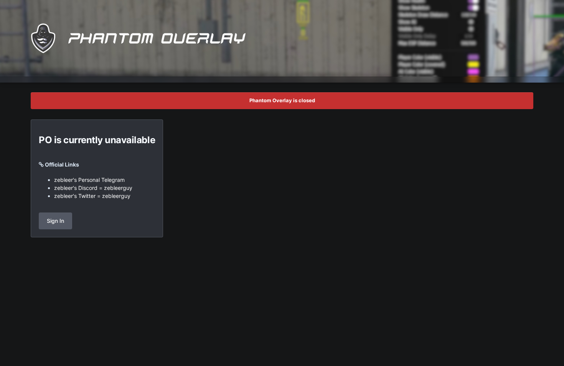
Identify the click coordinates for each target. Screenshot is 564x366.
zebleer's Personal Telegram (89, 179)
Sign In (55, 220)
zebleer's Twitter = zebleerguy (92, 196)
